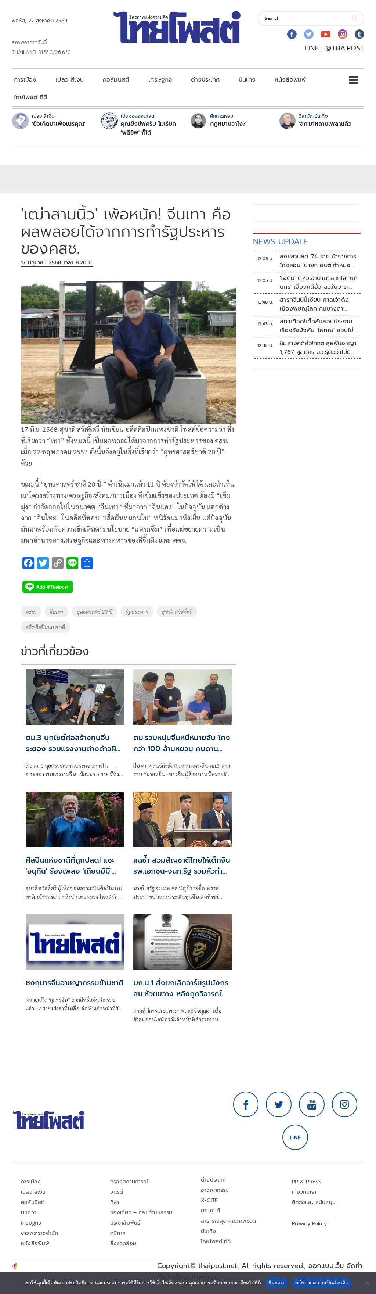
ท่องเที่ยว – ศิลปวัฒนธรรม (141, 1212)
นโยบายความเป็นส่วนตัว (321, 1283)
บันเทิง (247, 79)
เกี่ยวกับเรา (304, 1192)
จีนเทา (57, 611)
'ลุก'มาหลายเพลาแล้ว (325, 123)
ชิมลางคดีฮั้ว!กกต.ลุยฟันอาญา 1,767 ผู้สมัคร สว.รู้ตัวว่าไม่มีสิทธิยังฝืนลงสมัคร (318, 347)
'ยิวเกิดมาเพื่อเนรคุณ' (58, 123)
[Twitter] (308, 34)
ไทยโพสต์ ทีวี (30, 97)
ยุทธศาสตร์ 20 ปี (94, 611)
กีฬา (114, 1202)
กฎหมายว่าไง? (228, 123)
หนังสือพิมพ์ (290, 79)
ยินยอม (276, 1283)
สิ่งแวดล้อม (123, 1243)
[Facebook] (291, 34)
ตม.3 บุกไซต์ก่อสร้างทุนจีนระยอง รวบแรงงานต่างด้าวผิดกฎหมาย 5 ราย (73, 748)
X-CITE (209, 1200)
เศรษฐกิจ (160, 79)
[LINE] (295, 1137)
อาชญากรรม (215, 1190)
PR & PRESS (307, 1182)
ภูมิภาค (118, 1233)
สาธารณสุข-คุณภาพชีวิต (228, 1221)
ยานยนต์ (210, 1211)
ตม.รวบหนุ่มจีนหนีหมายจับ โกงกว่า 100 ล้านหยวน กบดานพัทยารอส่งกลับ (181, 748)
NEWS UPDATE (280, 242)
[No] (366, 1283)
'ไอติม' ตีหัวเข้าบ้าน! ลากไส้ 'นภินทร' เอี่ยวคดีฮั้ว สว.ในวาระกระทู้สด (319, 282)
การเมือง (25, 79)
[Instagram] (342, 34)
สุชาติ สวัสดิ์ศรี (177, 611)
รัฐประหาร (137, 611)
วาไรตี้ (116, 1192)
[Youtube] (325, 34)
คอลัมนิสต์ (116, 79)
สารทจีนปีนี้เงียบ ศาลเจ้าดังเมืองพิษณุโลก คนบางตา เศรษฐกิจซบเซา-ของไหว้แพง (316, 304)
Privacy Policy (309, 1223)
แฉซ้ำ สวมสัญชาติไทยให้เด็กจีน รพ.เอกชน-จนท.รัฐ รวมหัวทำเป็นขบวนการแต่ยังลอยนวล (181, 871)
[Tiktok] (359, 34)
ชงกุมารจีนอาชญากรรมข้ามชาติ (75, 982)
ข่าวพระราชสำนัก (39, 1233)
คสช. (31, 611)
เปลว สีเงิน (69, 79)
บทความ (30, 1212)
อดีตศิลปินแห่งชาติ (45, 627)
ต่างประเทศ (205, 79)
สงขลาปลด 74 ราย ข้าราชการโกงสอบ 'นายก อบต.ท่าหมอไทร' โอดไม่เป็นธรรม (318, 261)
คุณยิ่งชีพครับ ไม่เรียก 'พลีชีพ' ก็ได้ (148, 128)
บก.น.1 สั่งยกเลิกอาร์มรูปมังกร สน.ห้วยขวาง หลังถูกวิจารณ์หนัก (180, 993)
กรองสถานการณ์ (129, 1182)
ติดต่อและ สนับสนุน (314, 1202)
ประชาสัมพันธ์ (125, 1223)
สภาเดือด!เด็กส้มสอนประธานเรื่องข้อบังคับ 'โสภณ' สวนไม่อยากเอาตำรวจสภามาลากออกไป (318, 326)
